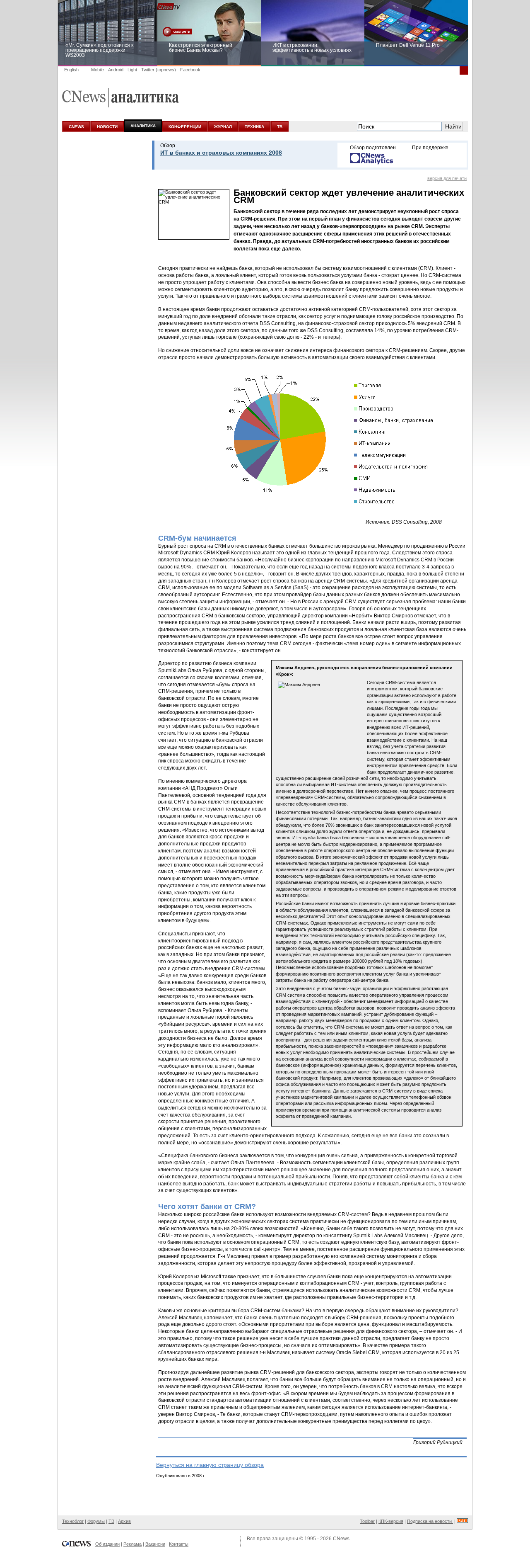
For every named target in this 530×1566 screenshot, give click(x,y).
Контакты (178, 1544)
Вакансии (155, 1544)
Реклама (132, 1544)
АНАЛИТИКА (143, 126)
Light (132, 69)
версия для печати (447, 178)
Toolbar (367, 1521)
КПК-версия (390, 1521)
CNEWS (76, 126)
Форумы (96, 1521)
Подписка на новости (430, 1521)
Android (115, 69)
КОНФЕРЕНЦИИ (185, 126)
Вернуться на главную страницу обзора (210, 1465)
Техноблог (73, 1521)
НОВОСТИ (107, 126)
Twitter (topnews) (158, 69)
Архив (124, 1521)
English (71, 69)
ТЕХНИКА (254, 126)
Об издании (107, 1544)
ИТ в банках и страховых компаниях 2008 (221, 152)
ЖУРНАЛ (223, 126)
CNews (341, 1539)
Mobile (97, 69)
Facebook (190, 69)
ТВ (279, 126)
